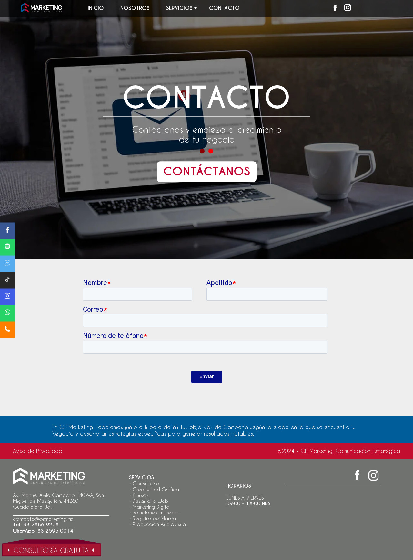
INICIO (96, 8)
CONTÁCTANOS (206, 172)
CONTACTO (224, 8)
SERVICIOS (179, 8)
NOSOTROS (135, 8)
